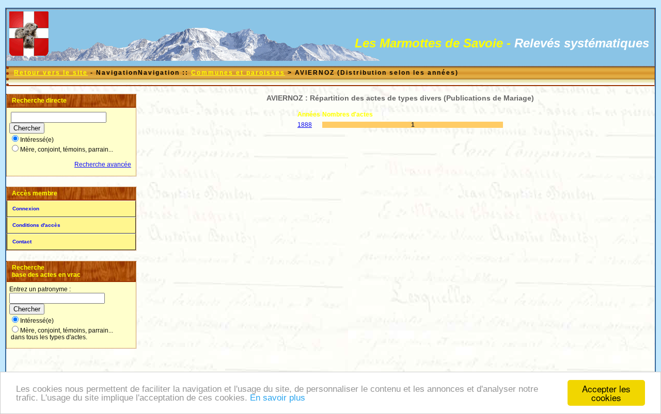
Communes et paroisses (238, 72)
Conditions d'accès (36, 225)
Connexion (25, 208)
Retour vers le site (51, 72)
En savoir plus (277, 398)
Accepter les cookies (606, 393)
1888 (304, 124)
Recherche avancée (102, 164)
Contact (22, 241)
